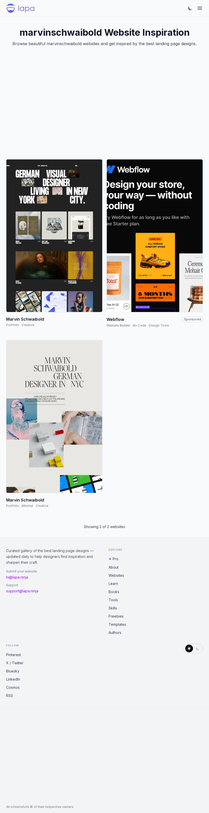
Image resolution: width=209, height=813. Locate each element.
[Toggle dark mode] (190, 8)
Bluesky (12, 671)
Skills (113, 608)
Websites (116, 575)
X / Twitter (14, 663)
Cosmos (13, 687)
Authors (115, 632)
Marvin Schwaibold (25, 319)
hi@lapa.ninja (17, 577)
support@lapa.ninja (22, 591)
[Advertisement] (104, 109)
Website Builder (118, 325)
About (114, 567)
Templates (117, 624)
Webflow (115, 319)
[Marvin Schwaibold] (54, 235)
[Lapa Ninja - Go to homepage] (20, 8)
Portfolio (12, 325)
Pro (116, 559)
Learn (113, 583)
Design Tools (159, 325)
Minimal (27, 506)
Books (114, 592)
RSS (9, 695)
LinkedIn (13, 679)
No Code (139, 325)
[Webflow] (155, 235)
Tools (113, 600)
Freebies (116, 616)
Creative (28, 325)
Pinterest (13, 655)
